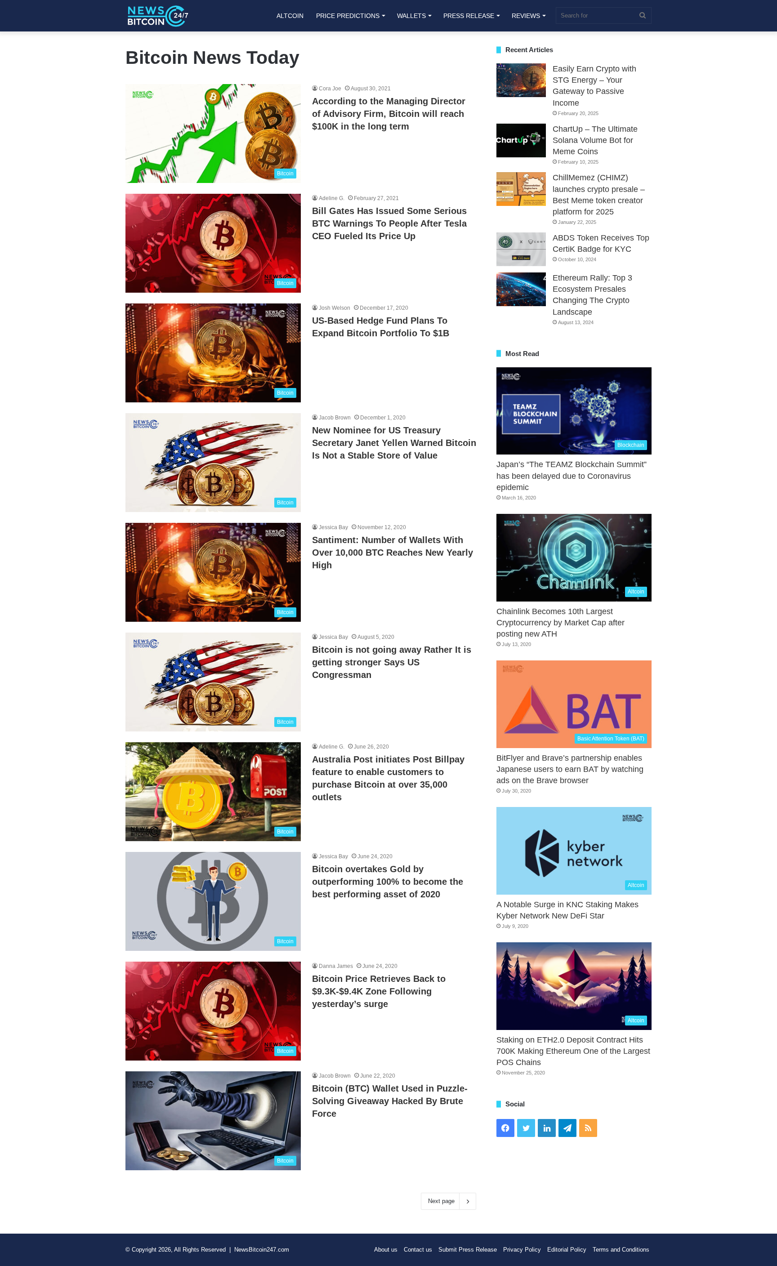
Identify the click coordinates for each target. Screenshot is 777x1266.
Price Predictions (348, 15)
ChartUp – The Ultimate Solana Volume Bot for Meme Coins (595, 140)
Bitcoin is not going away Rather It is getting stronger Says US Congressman (391, 662)
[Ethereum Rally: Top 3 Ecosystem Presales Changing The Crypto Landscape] (521, 289)
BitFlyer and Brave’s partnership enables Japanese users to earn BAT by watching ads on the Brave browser (569, 769)
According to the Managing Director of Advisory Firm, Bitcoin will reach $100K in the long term (388, 113)
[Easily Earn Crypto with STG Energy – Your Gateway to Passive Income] (521, 80)
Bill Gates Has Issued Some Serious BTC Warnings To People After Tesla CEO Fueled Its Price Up (389, 223)
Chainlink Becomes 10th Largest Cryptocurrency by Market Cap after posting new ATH (560, 622)
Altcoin (290, 15)
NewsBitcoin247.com (261, 1249)
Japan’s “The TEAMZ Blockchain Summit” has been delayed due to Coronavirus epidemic (571, 475)
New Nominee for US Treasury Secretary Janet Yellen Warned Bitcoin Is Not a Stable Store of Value (394, 442)
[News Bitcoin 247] (158, 15)
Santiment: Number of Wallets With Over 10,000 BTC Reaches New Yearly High (392, 552)
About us (385, 1249)
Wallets (411, 15)
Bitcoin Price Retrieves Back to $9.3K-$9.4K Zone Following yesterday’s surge (379, 991)
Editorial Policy (566, 1249)
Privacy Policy (522, 1249)
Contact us (418, 1249)
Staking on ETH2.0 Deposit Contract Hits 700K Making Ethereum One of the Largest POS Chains (573, 1051)
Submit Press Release (467, 1249)
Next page (441, 1201)
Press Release (468, 15)
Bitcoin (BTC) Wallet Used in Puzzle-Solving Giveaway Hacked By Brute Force (390, 1101)
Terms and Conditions (621, 1249)
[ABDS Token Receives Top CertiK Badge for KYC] (521, 249)
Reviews (526, 15)
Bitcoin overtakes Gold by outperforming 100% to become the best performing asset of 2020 (387, 881)
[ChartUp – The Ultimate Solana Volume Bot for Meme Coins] (521, 140)
